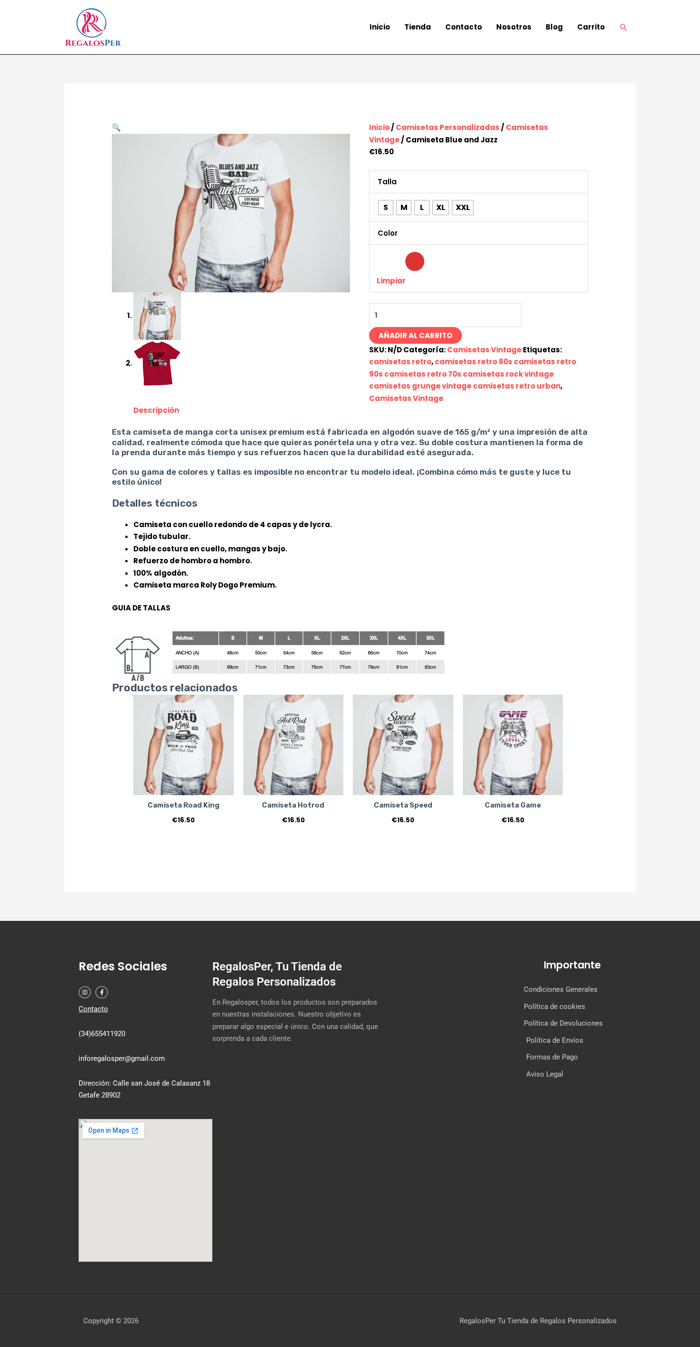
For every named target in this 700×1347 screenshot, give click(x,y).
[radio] (386, 207)
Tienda (417, 27)
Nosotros (513, 27)
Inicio (380, 27)
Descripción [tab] (156, 410)
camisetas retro (400, 362)
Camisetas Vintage (484, 350)
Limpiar (391, 281)
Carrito (591, 27)
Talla (387, 182)
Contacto (463, 27)
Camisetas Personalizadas (448, 127)
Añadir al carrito (415, 335)
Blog (554, 27)
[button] (624, 27)
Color (388, 233)
